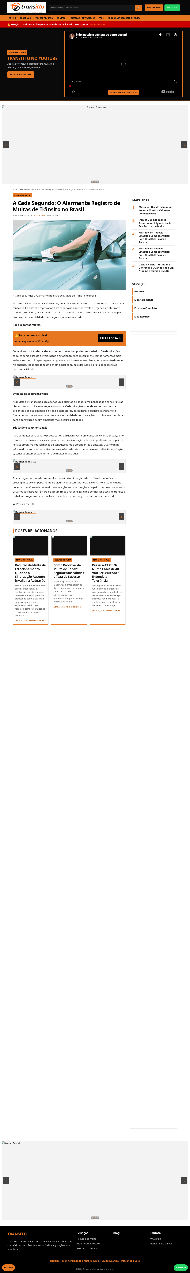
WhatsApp (155, 1238)
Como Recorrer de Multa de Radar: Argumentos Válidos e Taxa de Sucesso (68, 571)
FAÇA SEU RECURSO (44, 18)
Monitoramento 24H (88, 1243)
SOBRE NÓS (25, 18)
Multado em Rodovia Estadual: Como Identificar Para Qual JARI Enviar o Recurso (154, 237)
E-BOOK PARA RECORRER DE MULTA (124, 18)
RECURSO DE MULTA (29, 189)
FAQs (101, 18)
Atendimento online (161, 1243)
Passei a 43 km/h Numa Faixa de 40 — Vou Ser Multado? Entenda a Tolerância (107, 572)
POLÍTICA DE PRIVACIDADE (82, 18)
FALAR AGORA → (110, 338)
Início (15, 189)
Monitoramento (143, 299)
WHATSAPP (172, 7)
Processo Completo (145, 308)
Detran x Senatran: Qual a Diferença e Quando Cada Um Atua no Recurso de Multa (156, 268)
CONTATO (61, 18)
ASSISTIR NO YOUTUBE (20, 74)
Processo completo (87, 1248)
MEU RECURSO (154, 7)
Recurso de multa (86, 1238)
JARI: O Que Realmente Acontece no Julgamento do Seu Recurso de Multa (155, 223)
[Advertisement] (153, 389)
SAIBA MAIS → (97, 24)
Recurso (139, 291)
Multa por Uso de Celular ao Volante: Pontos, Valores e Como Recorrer (155, 210)
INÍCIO (12, 18)
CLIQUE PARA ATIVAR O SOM (123, 92)
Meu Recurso (142, 316)
